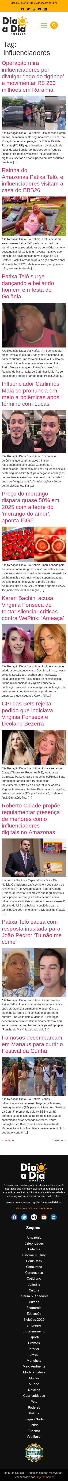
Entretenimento (34, 1331)
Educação (34, 1314)
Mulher (34, 1378)
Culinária (34, 1284)
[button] (44, 25)
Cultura (34, 1290)
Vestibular (34, 1437)
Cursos (34, 1302)
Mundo (34, 1384)
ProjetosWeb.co (45, 1477)
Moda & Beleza (34, 1372)
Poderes (34, 1408)
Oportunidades (34, 1396)
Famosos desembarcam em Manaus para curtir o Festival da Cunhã (32, 1044)
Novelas (34, 1390)
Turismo (34, 1431)
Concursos (34, 1267)
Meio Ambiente (34, 1366)
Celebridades (34, 1243)
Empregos (34, 1325)
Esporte (34, 1337)
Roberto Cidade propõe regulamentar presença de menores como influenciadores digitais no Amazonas (31, 819)
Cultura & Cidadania (34, 1296)
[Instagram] (34, 9)
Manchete (34, 1361)
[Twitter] (28, 9)
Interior (34, 1349)
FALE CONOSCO (24, 1208)
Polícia (34, 1413)
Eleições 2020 (34, 1320)
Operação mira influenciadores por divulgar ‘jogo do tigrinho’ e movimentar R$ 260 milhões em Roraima (33, 76)
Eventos (34, 1343)
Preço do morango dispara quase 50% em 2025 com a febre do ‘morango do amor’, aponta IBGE (30, 507)
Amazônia (34, 1238)
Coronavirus (34, 1273)
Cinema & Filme (34, 1255)
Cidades (34, 1249)
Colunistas (34, 1261)
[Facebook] (22, 9)
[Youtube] (39, 9)
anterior (8, 1140)
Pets (34, 1402)
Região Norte (34, 1419)
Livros (34, 1355)
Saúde (34, 1425)
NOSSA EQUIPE (44, 1208)
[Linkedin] (45, 9)
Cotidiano (34, 1278)
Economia (34, 1308)
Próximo (59, 1140)
